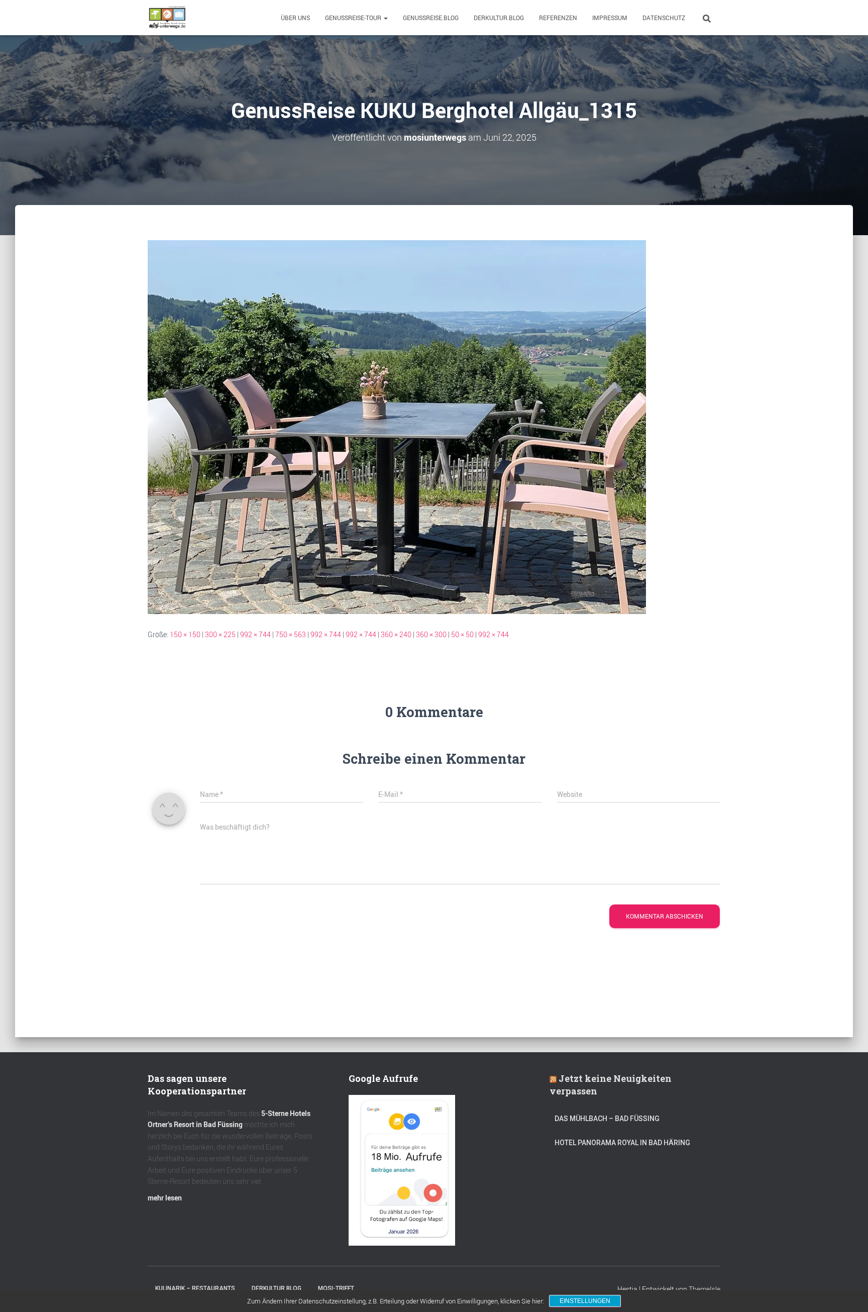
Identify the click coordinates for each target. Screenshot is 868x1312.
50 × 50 (462, 634)
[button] (385, 18)
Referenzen (558, 18)
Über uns (295, 18)
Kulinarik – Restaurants (195, 1288)
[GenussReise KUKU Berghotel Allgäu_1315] (397, 426)
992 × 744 (255, 634)
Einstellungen (585, 1300)
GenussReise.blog (431, 18)
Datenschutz (663, 18)
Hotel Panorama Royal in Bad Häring (622, 1143)
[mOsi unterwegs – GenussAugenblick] (167, 17)
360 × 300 (431, 634)
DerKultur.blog (499, 18)
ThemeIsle (704, 1289)
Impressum (609, 18)
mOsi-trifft (336, 1288)
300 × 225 (220, 634)
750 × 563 (290, 634)
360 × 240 (396, 634)
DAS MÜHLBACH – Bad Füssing (607, 1119)
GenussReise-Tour (354, 18)
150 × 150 (185, 634)
